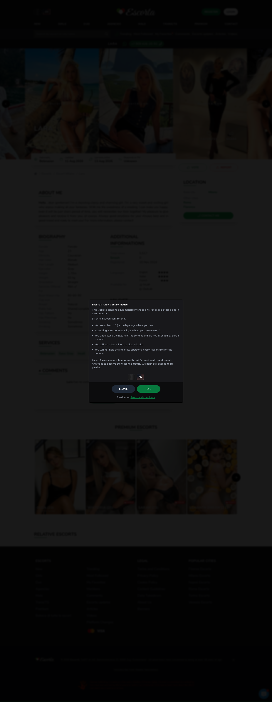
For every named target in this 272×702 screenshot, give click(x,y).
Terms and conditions (143, 397)
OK (149, 389)
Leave (123, 389)
